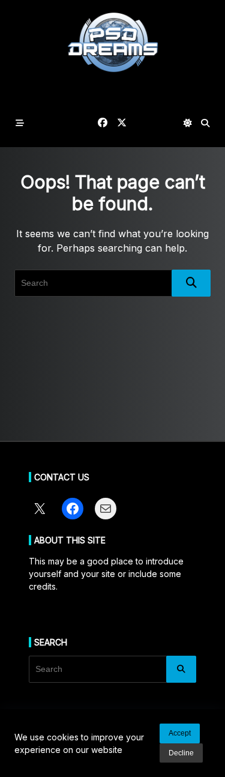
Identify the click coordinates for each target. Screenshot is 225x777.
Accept (180, 733)
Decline (181, 753)
